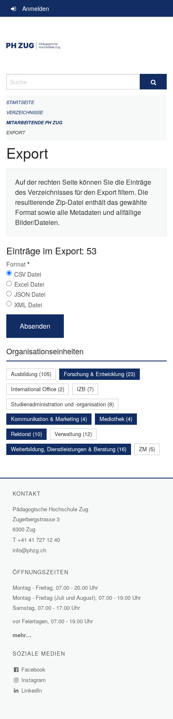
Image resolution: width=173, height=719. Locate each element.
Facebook (33, 669)
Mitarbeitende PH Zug (34, 122)
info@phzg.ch (29, 550)
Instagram (34, 680)
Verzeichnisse (24, 112)
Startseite (20, 102)
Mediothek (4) (116, 419)
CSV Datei (27, 274)
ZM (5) (147, 449)
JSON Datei (29, 294)
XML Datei (28, 305)
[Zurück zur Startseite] (86, 45)
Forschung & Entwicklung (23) (99, 374)
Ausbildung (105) (31, 374)
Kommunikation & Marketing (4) (49, 419)
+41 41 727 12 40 (39, 540)
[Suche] (153, 81)
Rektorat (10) (26, 434)
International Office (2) (37, 389)
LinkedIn (32, 690)
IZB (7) (85, 389)
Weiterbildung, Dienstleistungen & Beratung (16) (68, 449)
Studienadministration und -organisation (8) (62, 404)
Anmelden (35, 8)
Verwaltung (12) (73, 434)
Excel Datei (29, 284)
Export (15, 132)
